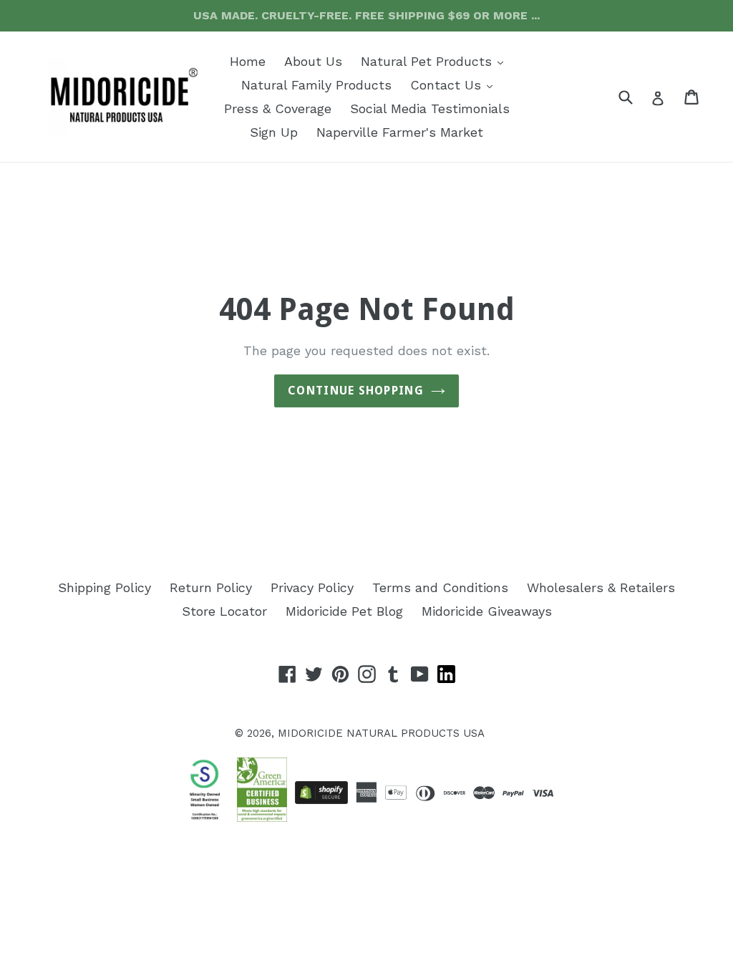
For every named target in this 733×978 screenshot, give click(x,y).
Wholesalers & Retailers (601, 587)
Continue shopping (356, 390)
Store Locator (224, 611)
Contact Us (455, 84)
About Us (313, 61)
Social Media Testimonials (430, 108)
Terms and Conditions (440, 587)
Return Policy (211, 587)
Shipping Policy (104, 587)
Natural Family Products (316, 84)
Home (248, 61)
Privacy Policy (312, 587)
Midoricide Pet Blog (344, 611)
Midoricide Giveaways (487, 611)
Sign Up (274, 132)
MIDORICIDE (310, 733)
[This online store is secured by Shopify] (321, 792)
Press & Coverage (277, 108)
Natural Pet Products (435, 61)
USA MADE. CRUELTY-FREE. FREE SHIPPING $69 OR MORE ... (366, 15)
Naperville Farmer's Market (399, 132)
